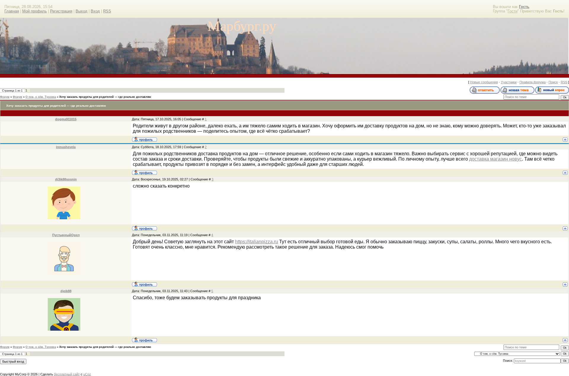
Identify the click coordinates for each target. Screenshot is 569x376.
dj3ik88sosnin (66, 179)
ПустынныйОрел (66, 235)
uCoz (87, 374)
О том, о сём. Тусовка (40, 96)
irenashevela (66, 147)
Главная (11, 11)
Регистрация (61, 11)
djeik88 (65, 291)
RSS (107, 11)
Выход (81, 11)
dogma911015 (65, 119)
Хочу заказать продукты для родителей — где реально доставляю (105, 96)
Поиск (553, 82)
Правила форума (533, 82)
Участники (509, 82)
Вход (95, 11)
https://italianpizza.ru (256, 241)
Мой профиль (34, 11)
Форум (4, 96)
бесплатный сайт (67, 374)
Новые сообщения (484, 82)
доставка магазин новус (495, 158)
